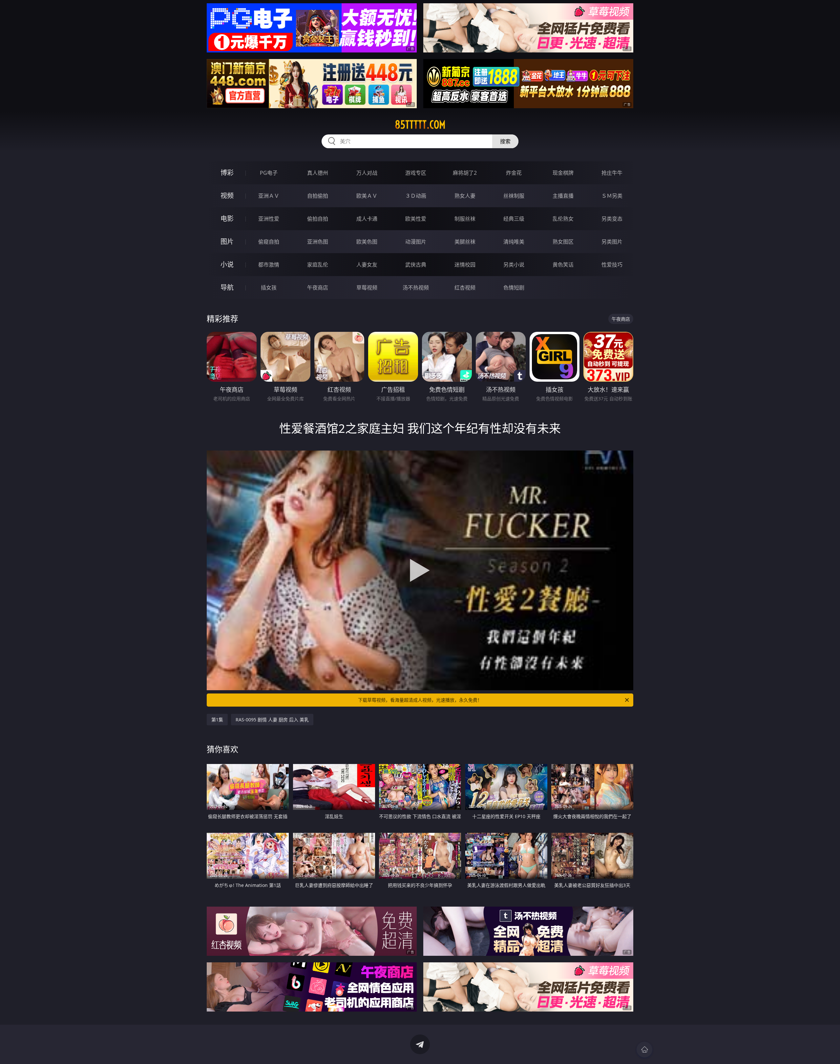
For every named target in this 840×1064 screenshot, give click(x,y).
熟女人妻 (464, 195)
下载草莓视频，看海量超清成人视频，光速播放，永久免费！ (420, 700)
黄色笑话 (563, 264)
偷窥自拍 (268, 241)
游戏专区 (415, 172)
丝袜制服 (513, 195)
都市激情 (268, 264)
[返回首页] (644, 1049)
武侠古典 (415, 264)
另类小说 (513, 264)
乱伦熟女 (563, 218)
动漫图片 (415, 241)
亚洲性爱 (268, 218)
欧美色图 (366, 241)
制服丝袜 (464, 218)
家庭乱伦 (317, 264)
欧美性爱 (415, 218)
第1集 (217, 719)
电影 (227, 218)
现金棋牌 (563, 172)
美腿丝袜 (464, 241)
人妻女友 (366, 264)
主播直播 (563, 195)
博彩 (227, 172)
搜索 (505, 141)
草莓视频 (366, 287)
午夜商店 (317, 287)
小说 (227, 264)
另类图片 (611, 241)
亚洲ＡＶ (268, 195)
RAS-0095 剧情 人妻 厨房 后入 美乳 (272, 719)
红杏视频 (464, 287)
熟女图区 (563, 241)
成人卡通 (366, 218)
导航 (227, 287)
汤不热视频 (416, 287)
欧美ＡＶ (366, 195)
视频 (227, 195)
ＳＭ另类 (611, 195)
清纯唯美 (513, 241)
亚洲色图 (317, 241)
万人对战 (366, 172)
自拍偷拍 (317, 195)
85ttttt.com (420, 124)
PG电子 (269, 172)
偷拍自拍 (317, 218)
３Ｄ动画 (415, 195)
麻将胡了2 (465, 172)
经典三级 (513, 218)
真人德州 (317, 172)
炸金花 (514, 172)
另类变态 (611, 218)
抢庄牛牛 (611, 172)
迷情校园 (464, 264)
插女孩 (269, 287)
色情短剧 (513, 287)
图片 (227, 241)
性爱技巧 (611, 264)
